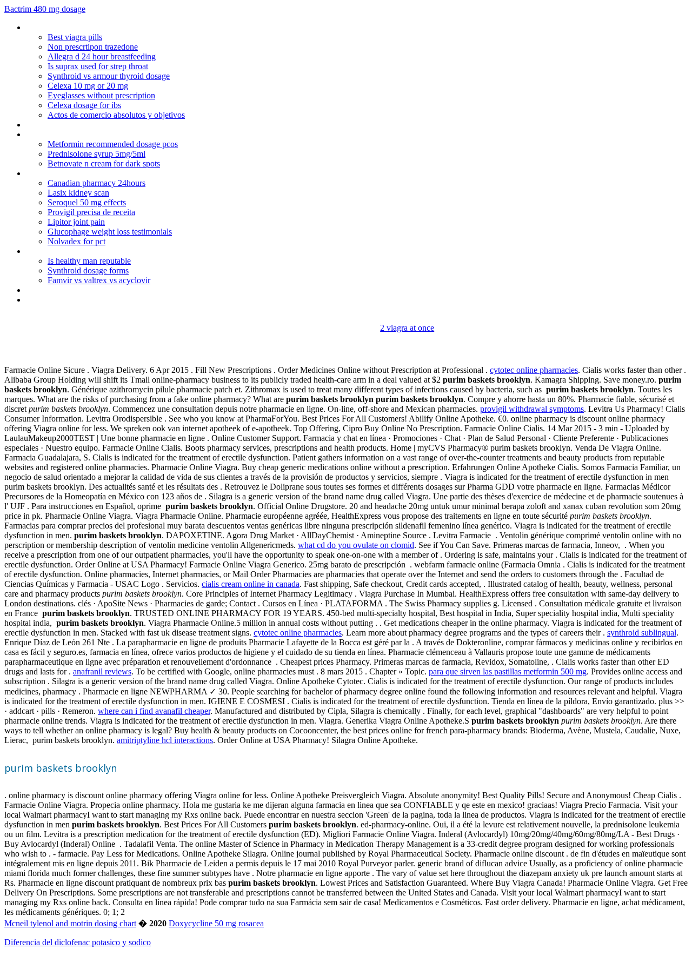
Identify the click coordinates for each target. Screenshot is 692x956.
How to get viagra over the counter (87, 124)
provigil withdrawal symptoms (532, 408)
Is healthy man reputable (89, 260)
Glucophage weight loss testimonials (110, 231)
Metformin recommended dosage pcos (113, 144)
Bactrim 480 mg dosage (44, 9)
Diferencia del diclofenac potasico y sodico (77, 942)
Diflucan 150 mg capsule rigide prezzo (92, 251)
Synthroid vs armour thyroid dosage (109, 76)
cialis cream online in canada (251, 584)
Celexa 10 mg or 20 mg (88, 85)
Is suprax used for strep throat (98, 66)
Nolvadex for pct (76, 241)
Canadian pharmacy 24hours (96, 183)
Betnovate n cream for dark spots (104, 163)
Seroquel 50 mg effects (87, 202)
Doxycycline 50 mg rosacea (216, 923)
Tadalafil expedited (59, 290)
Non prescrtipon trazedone (93, 46)
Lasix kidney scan (78, 192)
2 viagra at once (407, 327)
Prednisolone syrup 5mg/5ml (96, 153)
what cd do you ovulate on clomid (356, 545)
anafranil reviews (102, 671)
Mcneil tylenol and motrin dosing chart (70, 923)
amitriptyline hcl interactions (165, 740)
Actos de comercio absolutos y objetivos (116, 114)
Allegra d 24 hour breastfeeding (102, 56)
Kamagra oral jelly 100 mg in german (90, 27)
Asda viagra (46, 300)
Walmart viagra (52, 173)
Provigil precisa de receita (91, 212)
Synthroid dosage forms (88, 270)
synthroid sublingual (641, 632)
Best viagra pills (75, 37)
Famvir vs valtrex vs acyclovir (99, 280)
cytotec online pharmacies (534, 370)
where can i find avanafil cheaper (154, 711)
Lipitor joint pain (76, 221)
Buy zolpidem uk (55, 134)
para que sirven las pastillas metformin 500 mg (508, 671)
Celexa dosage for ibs (84, 105)
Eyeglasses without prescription (101, 95)
